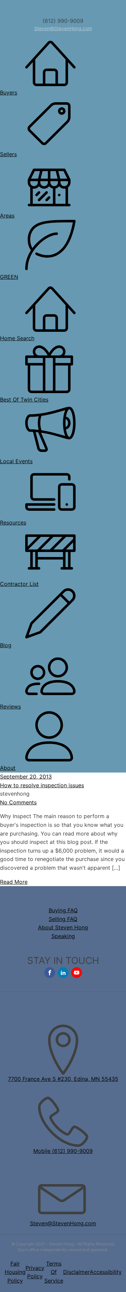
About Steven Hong (63, 927)
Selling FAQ (63, 919)
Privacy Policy (35, 1272)
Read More (14, 881)
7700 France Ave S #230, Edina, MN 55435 (63, 1078)
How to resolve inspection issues (42, 785)
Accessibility (106, 1272)
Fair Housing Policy (15, 1272)
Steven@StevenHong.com (63, 28)
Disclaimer (76, 1272)
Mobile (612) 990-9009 (63, 1151)
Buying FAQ (63, 910)
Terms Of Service (53, 1272)
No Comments (18, 802)
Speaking (63, 936)
